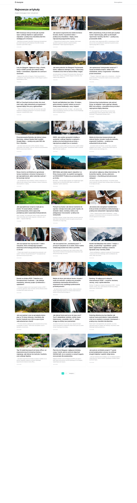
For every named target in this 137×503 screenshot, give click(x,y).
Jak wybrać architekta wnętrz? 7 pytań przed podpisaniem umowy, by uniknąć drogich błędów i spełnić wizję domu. (102, 352)
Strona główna (118, 2)
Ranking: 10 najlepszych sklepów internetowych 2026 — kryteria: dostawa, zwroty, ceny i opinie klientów (103, 280)
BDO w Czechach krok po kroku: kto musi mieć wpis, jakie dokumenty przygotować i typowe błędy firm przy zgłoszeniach (31, 104)
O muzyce (19, 2)
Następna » (71, 373)
